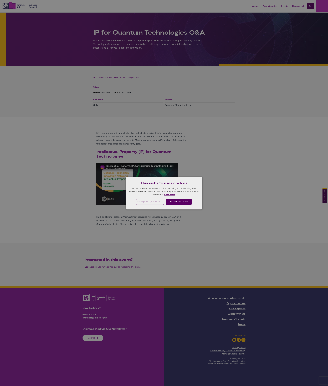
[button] (150, 202)
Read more (169, 194)
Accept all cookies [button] (179, 202)
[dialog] (164, 193)
